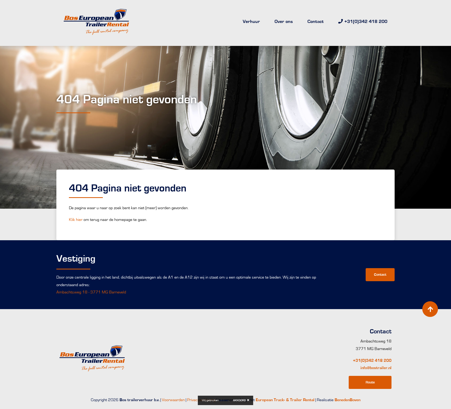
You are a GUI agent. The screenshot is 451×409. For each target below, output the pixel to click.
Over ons (284, 21)
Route (370, 382)
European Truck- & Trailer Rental (285, 400)
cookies (224, 400)
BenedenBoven (347, 400)
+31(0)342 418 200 (372, 360)
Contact (315, 21)
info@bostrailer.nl (375, 368)
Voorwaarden (173, 400)
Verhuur (251, 21)
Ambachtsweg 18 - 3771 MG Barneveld (91, 292)
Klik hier (75, 220)
